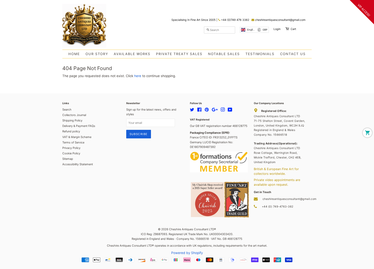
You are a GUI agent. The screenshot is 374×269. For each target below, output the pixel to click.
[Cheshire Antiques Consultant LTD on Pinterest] (207, 110)
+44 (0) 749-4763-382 (277, 206)
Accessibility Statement (77, 164)
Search (66, 109)
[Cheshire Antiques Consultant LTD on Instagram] (223, 110)
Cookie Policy (71, 153)
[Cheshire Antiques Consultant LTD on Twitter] (192, 110)
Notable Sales (224, 54)
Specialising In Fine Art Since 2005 (193, 19)
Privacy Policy (71, 147)
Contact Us (293, 54)
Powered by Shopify (187, 253)
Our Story (97, 54)
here (137, 76)
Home (74, 54)
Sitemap (67, 158)
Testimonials (259, 54)
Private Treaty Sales (179, 54)
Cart (293, 29)
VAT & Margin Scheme (76, 137)
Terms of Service (73, 142)
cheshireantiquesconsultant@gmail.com (279, 19)
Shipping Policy (72, 120)
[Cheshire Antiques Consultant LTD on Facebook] (199, 110)
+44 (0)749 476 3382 (234, 19)
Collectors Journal (74, 115)
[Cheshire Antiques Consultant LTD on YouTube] (230, 110)
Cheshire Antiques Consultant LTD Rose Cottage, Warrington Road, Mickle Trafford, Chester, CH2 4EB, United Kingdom (277, 153)
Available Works (132, 54)
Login (276, 29)
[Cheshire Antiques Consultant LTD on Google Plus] (215, 110)
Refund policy (71, 131)
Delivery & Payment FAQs (78, 125)
